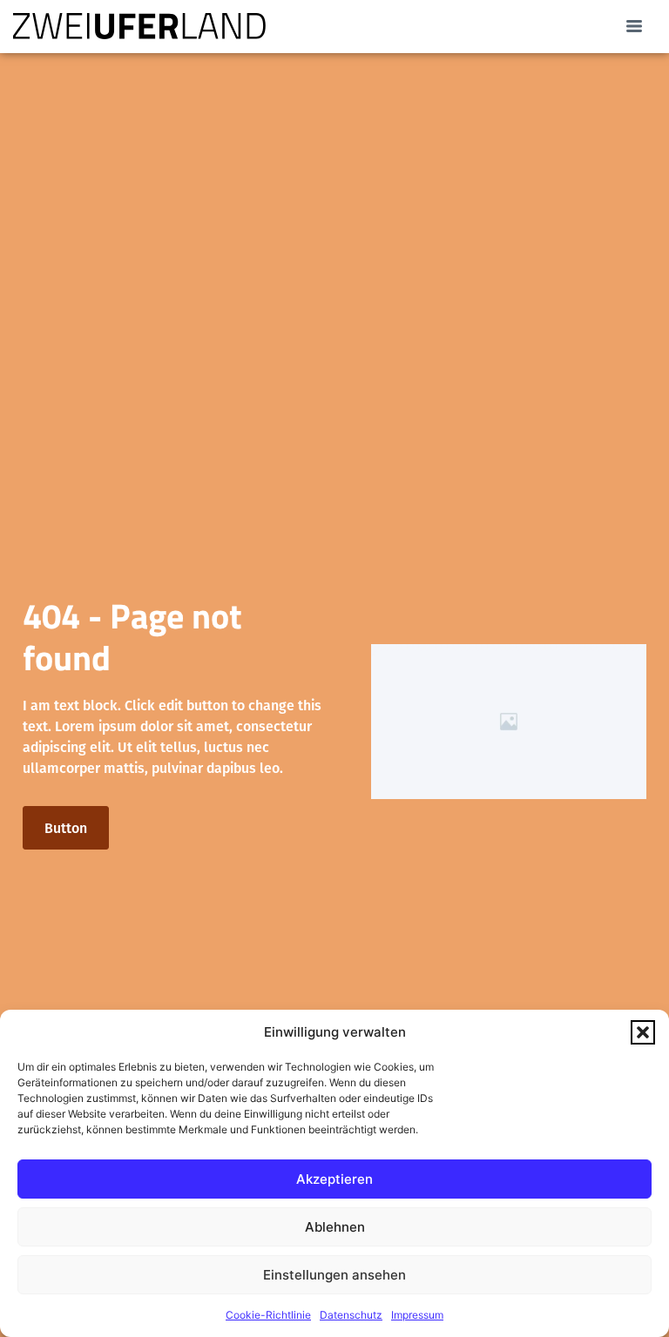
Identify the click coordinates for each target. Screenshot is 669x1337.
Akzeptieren (334, 1179)
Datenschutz (351, 1314)
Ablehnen (335, 1227)
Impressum (417, 1314)
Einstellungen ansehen (334, 1274)
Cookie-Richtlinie (268, 1314)
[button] (643, 1032)
